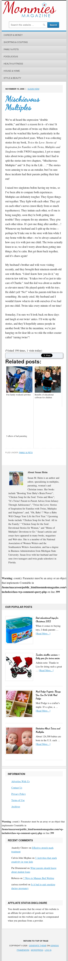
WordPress (37, 950)
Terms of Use (18, 800)
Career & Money (13, 34)
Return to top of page (35, 941)
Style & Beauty (12, 77)
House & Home (12, 70)
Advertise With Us (20, 781)
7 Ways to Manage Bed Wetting (38, 878)
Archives (15, 806)
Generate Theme (37, 945)
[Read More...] (43, 633)
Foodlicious (11, 56)
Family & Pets (11, 49)
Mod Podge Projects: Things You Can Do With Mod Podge (48, 695)
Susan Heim (33, 88)
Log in (48, 950)
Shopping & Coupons (16, 42)
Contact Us (16, 787)
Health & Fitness (13, 63)
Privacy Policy (18, 794)
